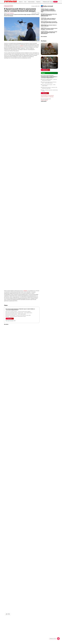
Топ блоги (43, 41)
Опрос (43, 73)
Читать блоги (45, 69)
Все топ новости (44, 36)
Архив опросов (43, 101)
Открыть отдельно (44, 100)
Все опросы (6, 324)
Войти (55, 1)
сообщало (25, 290)
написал (21, 45)
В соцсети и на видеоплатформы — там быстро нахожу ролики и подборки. (19, 311)
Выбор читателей (48, 6)
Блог (25, 1)
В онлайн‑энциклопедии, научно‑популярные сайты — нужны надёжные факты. (19, 312)
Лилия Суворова (10, 13)
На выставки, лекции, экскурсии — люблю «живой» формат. (48, 85)
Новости (20, 1)
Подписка (38, 1)
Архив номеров (31, 1)
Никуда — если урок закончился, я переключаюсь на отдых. (16, 316)
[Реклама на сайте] (58, 638)
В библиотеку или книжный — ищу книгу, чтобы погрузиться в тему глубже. (19, 315)
